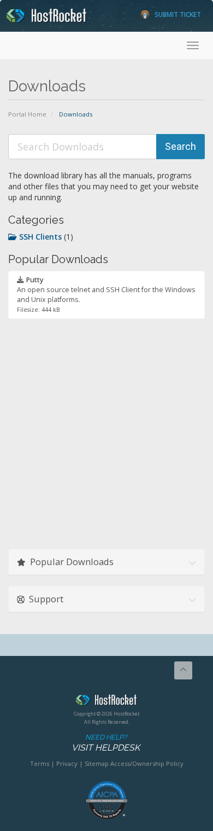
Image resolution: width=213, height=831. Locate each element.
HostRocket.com (106, 702)
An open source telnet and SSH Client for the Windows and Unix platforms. (106, 294)
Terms (39, 763)
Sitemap (97, 763)
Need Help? (106, 743)
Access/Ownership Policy (147, 763)
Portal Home (27, 114)
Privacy (67, 763)
